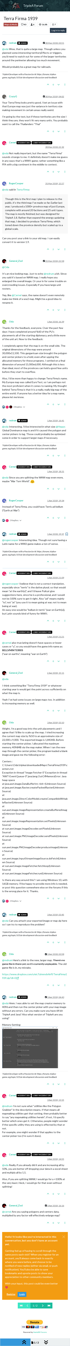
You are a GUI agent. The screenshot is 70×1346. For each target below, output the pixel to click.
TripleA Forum (33, 5)
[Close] (64, 1237)
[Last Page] (49, 1305)
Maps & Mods (10, 24)
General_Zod (16, 261)
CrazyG (13, 96)
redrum (13, 43)
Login (22, 1294)
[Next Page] (43, 1305)
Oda (11, 321)
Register (11, 1294)
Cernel (12, 142)
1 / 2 (35, 1305)
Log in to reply (58, 30)
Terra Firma (23, 189)
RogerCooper (16, 183)
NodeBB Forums (40, 1332)
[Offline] (5, 42)
